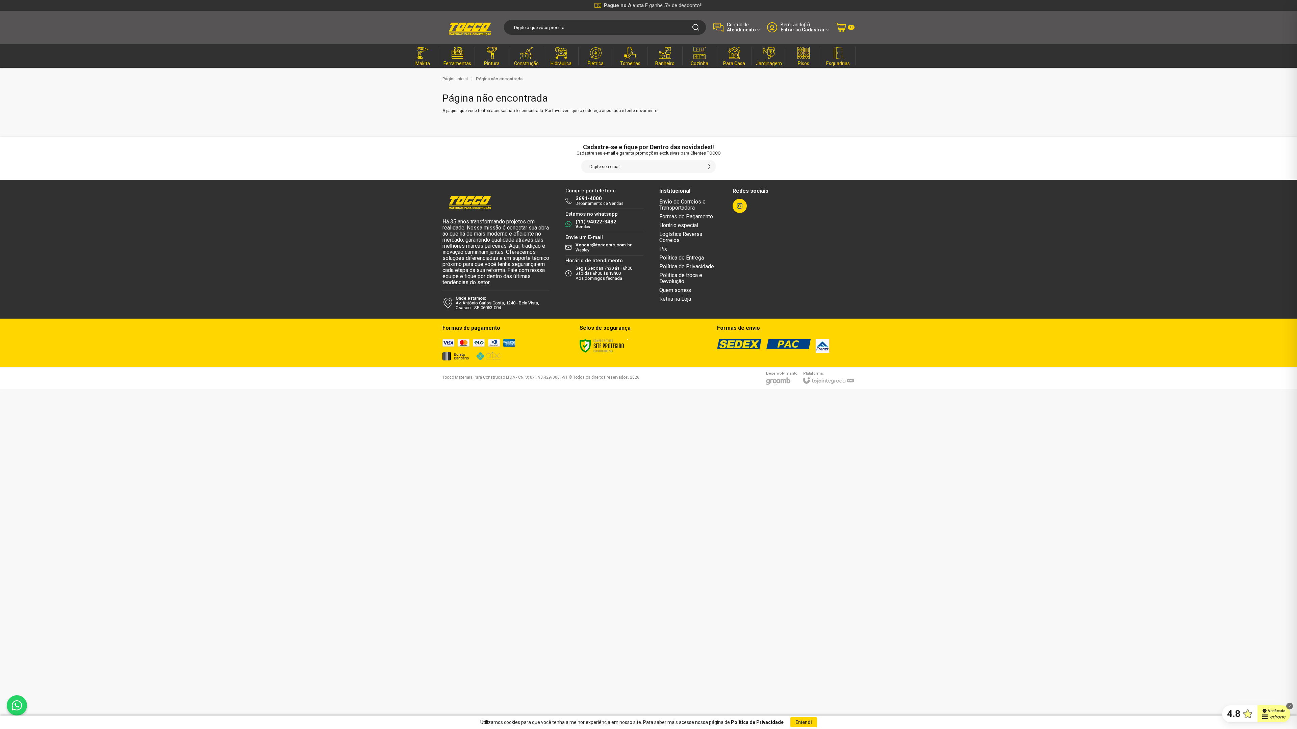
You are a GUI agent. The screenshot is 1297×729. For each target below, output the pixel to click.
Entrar (787, 29)
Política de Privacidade (686, 266)
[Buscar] (696, 27)
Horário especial (678, 225)
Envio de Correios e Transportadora (682, 204)
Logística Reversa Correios (680, 237)
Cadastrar (813, 29)
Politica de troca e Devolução (680, 278)
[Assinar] (709, 166)
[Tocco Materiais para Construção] (469, 27)
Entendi (803, 722)
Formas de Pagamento (686, 216)
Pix (663, 249)
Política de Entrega (681, 257)
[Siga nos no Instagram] (740, 206)
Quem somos (675, 290)
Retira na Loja (675, 299)
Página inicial (455, 78)
